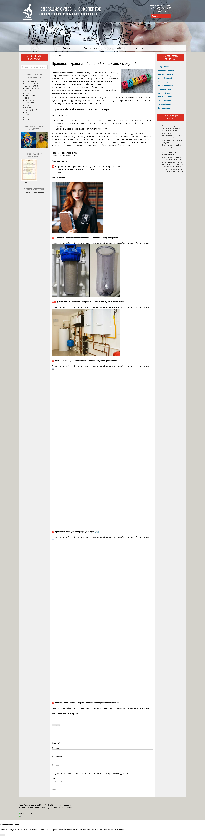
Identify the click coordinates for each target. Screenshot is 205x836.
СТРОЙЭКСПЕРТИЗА (31, 84)
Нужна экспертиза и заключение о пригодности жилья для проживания (171, 128)
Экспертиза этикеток (60, 172)
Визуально (54, 724)
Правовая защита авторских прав (65, 153)
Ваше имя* (56, 748)
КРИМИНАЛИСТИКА (31, 81)
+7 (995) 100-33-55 (161, 8)
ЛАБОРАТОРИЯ (30, 93)
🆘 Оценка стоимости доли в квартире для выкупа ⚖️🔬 (75, 532)
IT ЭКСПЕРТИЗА (30, 105)
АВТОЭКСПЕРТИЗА (31, 91)
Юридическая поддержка (34, 57)
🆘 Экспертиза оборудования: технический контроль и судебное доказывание (84, 361)
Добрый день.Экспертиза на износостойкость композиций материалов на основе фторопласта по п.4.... (172, 150)
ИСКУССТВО (29, 115)
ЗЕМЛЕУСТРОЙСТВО (31, 86)
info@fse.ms (161, 11)
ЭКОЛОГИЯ (28, 112)
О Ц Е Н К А (28, 98)
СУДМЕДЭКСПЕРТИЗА (32, 88)
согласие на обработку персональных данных (75, 774)
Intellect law (56, 55)
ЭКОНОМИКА (29, 100)
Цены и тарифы (114, 48)
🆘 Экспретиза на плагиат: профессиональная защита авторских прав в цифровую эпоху (86, 166)
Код (58, 724)
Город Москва (163, 67)
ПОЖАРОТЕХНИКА (31, 110)
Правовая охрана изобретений (63, 156)
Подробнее (123, 830)
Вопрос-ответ (90, 48)
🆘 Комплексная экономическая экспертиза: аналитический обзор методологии (85, 238)
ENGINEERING (29, 103)
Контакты (138, 48)
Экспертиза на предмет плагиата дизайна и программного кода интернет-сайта (82, 169)
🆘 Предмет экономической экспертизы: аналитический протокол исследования (85, 702)
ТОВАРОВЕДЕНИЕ (30, 108)
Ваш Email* (56, 743)
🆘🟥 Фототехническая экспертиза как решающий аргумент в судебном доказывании (88, 302)
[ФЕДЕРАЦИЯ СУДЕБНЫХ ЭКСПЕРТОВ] (25, 19)
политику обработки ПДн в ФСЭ (115, 774)
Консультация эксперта (170, 117)
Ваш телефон (57, 756)
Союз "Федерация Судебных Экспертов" (56, 808)
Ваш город (56, 765)
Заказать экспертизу (161, 16)
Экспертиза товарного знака (34, 193)
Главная (66, 48)
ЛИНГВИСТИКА (30, 96)
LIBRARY (27, 120)
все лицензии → (26, 182)
